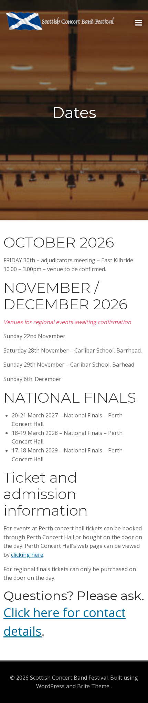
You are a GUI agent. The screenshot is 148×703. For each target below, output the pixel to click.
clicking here (27, 554)
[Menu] (139, 22)
